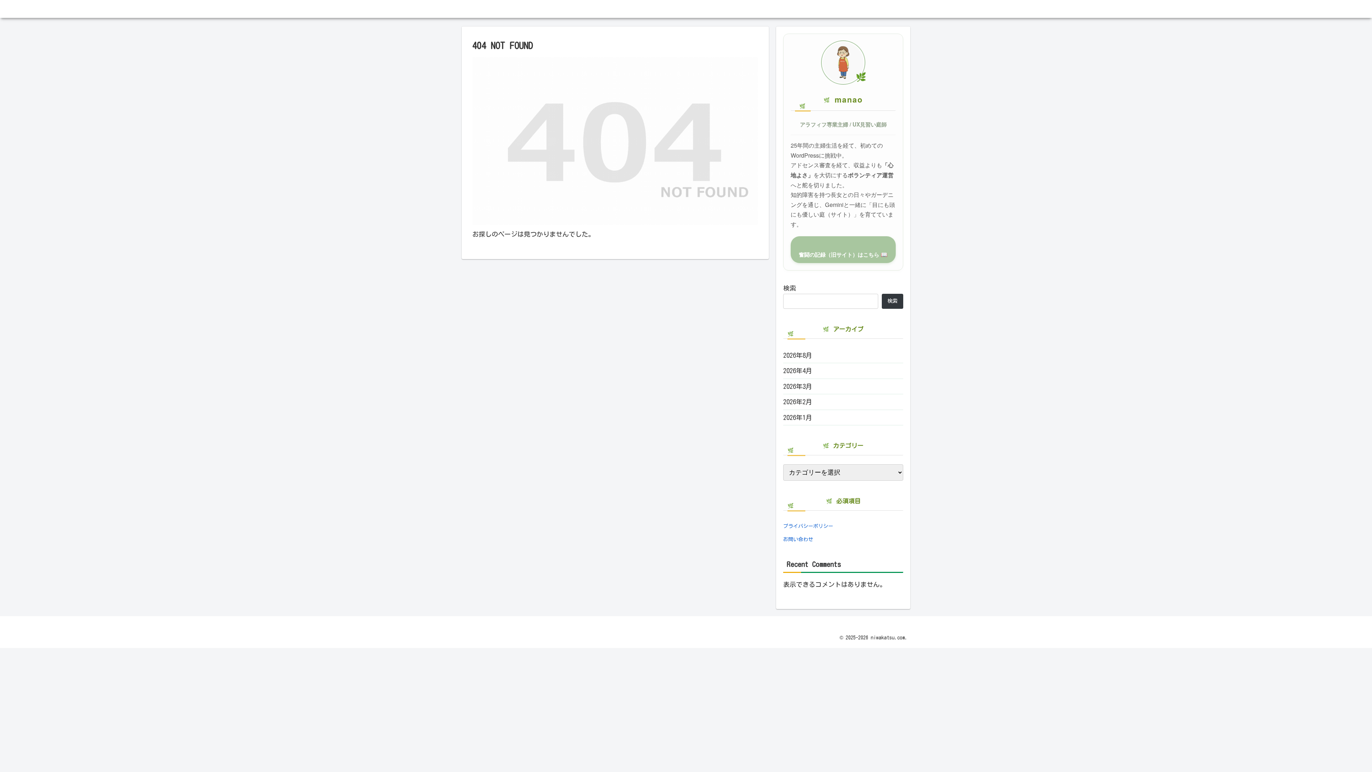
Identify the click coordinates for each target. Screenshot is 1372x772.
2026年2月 (797, 402)
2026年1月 (797, 417)
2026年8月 (797, 355)
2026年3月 (797, 386)
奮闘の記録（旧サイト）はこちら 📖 (843, 254)
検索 (789, 288)
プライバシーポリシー (808, 526)
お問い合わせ (798, 539)
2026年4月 (797, 370)
